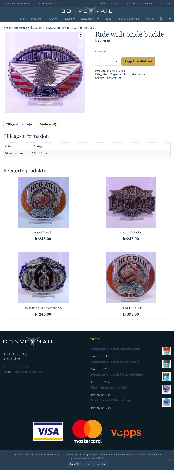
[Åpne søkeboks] (158, 19)
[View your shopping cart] (167, 18)
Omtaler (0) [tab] (48, 124)
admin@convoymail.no (47, 3)
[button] (81, 36)
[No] (169, 460)
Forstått (74, 464)
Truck (51, 18)
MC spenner (56, 28)
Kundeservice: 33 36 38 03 (16, 3)
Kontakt (149, 3)
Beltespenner (88, 18)
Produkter (36, 18)
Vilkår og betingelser (109, 3)
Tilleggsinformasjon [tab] (20, 124)
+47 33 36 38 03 (18, 367)
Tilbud (107, 18)
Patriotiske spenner (135, 74)
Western (67, 18)
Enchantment (113, 77)
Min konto (165, 3)
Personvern (132, 3)
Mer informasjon (97, 464)
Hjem (23, 18)
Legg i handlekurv (138, 61)
